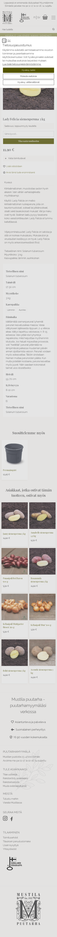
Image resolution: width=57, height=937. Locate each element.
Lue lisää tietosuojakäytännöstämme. (21, 64)
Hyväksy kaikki (28, 70)
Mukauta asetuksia (28, 76)
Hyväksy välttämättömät (28, 82)
